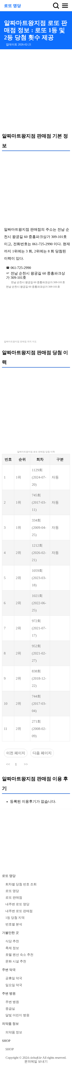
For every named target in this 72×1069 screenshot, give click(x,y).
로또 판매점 (13, 897)
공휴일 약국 (13, 978)
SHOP (6, 1040)
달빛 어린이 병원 (17, 1015)
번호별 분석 (13, 924)
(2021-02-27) (39, 653)
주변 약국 (9, 969)
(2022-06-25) (39, 603)
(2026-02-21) (39, 552)
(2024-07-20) (39, 477)
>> (26, 764)
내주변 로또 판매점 (19, 911)
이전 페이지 (15, 753)
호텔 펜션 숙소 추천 (19, 954)
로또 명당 (12, 5)
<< (8, 764)
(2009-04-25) (39, 527)
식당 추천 (12, 941)
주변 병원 (9, 993)
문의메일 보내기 (36, 1061)
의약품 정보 (10, 1023)
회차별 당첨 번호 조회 (21, 884)
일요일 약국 (13, 985)
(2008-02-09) (39, 728)
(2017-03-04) (39, 703)
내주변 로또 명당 (17, 904)
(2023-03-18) (39, 578)
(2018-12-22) (39, 678)
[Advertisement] (36, 91)
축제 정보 (12, 948)
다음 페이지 (42, 753)
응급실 (10, 1008)
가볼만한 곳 (10, 932)
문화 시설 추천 (15, 961)
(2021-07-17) (39, 628)
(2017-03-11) (39, 502)
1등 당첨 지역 (15, 917)
